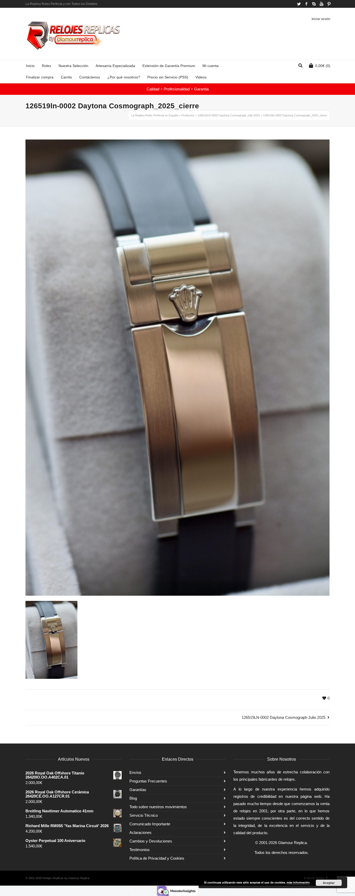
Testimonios (139, 849)
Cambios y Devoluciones (150, 841)
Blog (133, 798)
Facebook (306, 4)
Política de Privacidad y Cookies (156, 858)
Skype (314, 4)
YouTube (321, 4)
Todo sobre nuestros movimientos (158, 807)
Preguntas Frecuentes (148, 781)
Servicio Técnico (143, 815)
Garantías (137, 789)
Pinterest (329, 4)
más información (298, 882)
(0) (322, 66)
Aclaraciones (140, 832)
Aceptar (329, 882)
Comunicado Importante (149, 824)
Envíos (135, 772)
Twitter (299, 4)
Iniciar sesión (321, 19)
